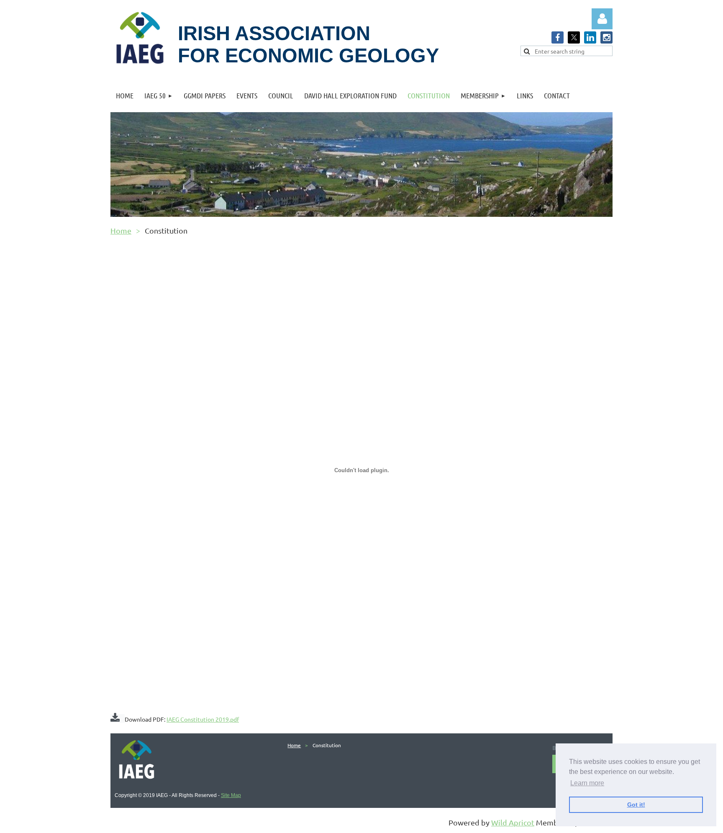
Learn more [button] (587, 783)
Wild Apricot (512, 822)
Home (120, 230)
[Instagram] (606, 37)
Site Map (231, 795)
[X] (574, 37)
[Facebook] (557, 37)
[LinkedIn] (590, 37)
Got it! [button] (636, 804)
